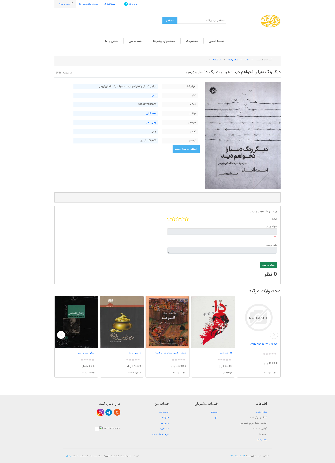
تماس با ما (111, 40)
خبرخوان (117, 412)
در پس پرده (135, 353)
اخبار (216, 417)
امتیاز (274, 219)
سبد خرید (164, 428)
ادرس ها (165, 423)
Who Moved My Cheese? (264, 344)
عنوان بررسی (271, 226)
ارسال (68, 455)
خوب (153, 95)
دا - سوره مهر (225, 353)
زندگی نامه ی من (86, 353)
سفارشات (165, 417)
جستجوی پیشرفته (163, 40)
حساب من (135, 40)
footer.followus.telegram (108, 412)
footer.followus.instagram (100, 412)
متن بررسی (271, 245)
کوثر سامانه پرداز (237, 455)
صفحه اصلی (216, 40)
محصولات (192, 40)
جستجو (214, 412)
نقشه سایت (261, 412)
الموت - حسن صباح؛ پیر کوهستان (170, 353)
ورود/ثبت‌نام (109, 4)
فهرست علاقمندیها (160, 434)
